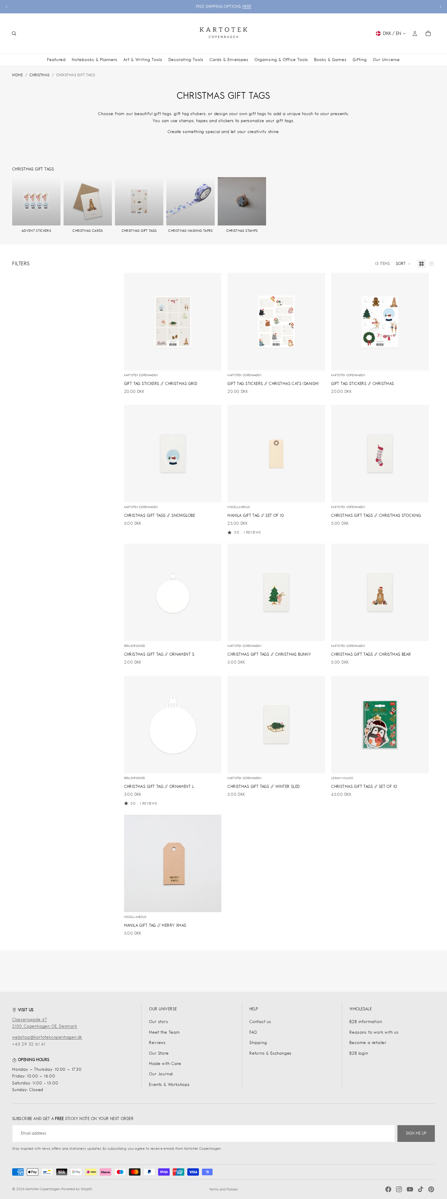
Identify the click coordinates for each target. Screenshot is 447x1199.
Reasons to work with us (373, 1032)
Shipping (258, 1042)
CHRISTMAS (39, 75)
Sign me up (416, 1133)
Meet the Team (164, 1032)
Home (17, 75)
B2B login (358, 1053)
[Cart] (428, 33)
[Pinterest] (431, 1189)
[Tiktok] (420, 1189)
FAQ (253, 1032)
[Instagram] (399, 1189)
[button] (403, 263)
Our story (158, 1021)
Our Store (158, 1053)
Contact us (260, 1021)
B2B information (365, 1021)
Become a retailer (367, 1042)
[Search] (14, 33)
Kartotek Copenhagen (43, 1189)
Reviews (157, 1042)
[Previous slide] (6, 6)
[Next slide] (440, 6)
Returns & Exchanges (270, 1053)
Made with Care (165, 1063)
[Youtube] (410, 1189)
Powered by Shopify (76, 1189)
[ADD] (212, 361)
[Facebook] (388, 1189)
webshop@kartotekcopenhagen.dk (47, 1037)
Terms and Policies (223, 1189)
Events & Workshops (169, 1084)
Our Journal (161, 1074)
